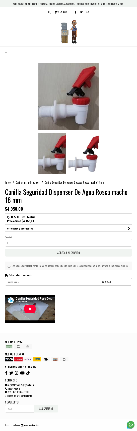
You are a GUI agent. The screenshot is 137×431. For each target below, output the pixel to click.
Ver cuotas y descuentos (20, 228)
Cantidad (8, 237)
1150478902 (14, 388)
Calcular (106, 281)
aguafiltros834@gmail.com (21, 385)
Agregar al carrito (68, 253)
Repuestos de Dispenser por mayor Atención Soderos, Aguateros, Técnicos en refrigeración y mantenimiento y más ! (68, 3)
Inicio (8, 182)
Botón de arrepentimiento (19, 395)
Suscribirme (46, 409)
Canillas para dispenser (28, 182)
